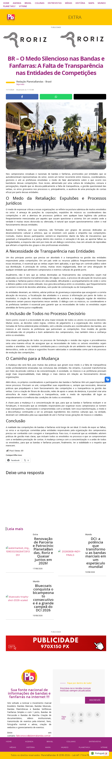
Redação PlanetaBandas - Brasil (33, 81)
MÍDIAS (68, 3)
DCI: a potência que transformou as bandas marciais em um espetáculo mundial (95, 552)
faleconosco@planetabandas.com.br (33, 735)
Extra (74, 17)
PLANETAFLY (9, 6)
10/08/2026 (90, 572)
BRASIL (28, 3)
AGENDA (17, 3)
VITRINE (23, 6)
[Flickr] (81, 715)
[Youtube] (81, 721)
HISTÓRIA (80, 3)
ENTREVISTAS (55, 3)
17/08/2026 (37, 568)
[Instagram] (89, 715)
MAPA (91, 3)
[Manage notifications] (106, 753)
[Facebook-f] (73, 715)
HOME (6, 3)
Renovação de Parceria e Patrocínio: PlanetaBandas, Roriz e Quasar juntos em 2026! (43, 550)
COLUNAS (39, 3)
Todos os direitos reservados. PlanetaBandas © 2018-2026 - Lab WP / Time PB (50, 755)
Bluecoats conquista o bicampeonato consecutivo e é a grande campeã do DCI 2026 (43, 597)
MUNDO (102, 3)
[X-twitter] (73, 721)
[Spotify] (97, 715)
